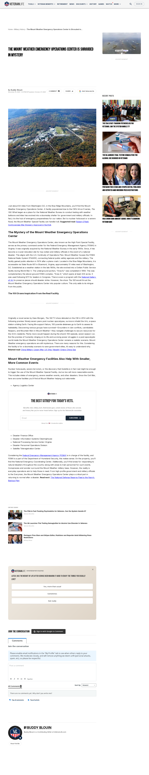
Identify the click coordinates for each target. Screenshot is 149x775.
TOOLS (31, 4)
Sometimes (52, 593)
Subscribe (73, 418)
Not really (52, 601)
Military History (19, 29)
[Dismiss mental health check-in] (93, 569)
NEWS (71, 4)
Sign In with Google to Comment (50, 631)
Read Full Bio (15, 743)
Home (10, 29)
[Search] (130, 4)
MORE (116, 4)
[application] (121, 43)
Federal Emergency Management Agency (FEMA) (44, 455)
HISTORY (93, 4)
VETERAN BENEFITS (45, 4)
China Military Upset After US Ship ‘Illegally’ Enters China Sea (48, 350)
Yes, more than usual (52, 586)
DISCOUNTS (81, 4)
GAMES (101, 4)
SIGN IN (139, 4)
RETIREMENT (62, 4)
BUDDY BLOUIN (39, 728)
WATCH (109, 4)
